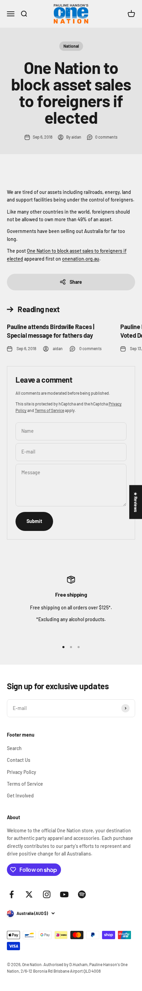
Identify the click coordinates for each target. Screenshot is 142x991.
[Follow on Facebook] (11, 894)
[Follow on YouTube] (64, 894)
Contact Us (18, 760)
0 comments (106, 136)
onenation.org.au (80, 259)
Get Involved (20, 795)
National (71, 46)
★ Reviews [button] (135, 502)
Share (76, 282)
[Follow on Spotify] (82, 894)
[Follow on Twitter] (29, 894)
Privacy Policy (21, 772)
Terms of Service (49, 410)
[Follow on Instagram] (46, 894)
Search (14, 748)
